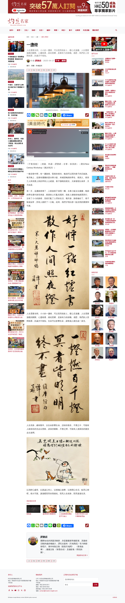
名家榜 (77, 30)
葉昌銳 (107, 62)
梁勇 (106, 256)
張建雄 (107, 158)
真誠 (34, 70)
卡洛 (106, 265)
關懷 (49, 70)
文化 (26, 30)
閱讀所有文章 (82, 555)
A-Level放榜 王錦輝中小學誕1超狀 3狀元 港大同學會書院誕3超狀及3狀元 (110, 147)
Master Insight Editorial (32, 160)
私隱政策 (115, 597)
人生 (29, 70)
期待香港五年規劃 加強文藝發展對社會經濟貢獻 (110, 242)
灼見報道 (11, 82)
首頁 (28, 37)
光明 (54, 70)
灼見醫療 (11, 166)
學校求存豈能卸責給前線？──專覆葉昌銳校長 (110, 167)
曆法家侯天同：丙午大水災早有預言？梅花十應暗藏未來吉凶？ (16, 334)
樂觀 (39, 70)
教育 (18, 30)
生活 (40, 30)
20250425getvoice (42, 160)
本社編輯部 (14, 64)
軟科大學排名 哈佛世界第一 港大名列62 (110, 124)
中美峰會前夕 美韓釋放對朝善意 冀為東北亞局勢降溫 (16, 59)
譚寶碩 (38, 60)
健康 (48, 30)
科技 (63, 30)
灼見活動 (86, 30)
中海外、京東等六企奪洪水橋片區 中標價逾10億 (16, 87)
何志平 (107, 73)
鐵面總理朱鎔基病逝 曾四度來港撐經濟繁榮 (110, 199)
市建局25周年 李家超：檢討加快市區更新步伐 (110, 177)
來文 (106, 171)
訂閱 (95, 585)
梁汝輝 (107, 224)
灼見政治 (11, 53)
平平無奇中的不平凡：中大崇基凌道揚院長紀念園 (110, 252)
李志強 (107, 188)
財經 (33, 30)
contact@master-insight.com (48, 591)
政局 (11, 30)
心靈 (37, 37)
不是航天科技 (109, 187)
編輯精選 (108, 181)
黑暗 (44, 70)
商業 (55, 30)
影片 (70, 30)
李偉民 (107, 245)
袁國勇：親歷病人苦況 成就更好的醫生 (110, 92)
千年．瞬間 (61, 60)
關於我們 (95, 30)
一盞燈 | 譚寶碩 (44, 37)
